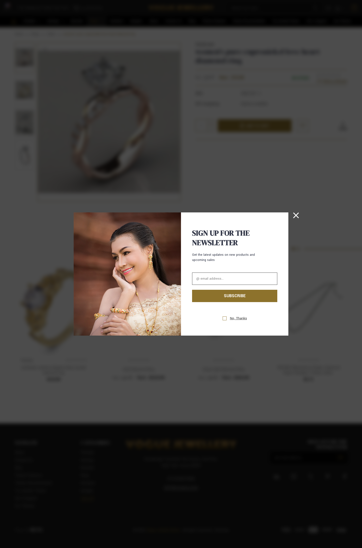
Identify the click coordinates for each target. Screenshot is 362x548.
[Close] (296, 215)
